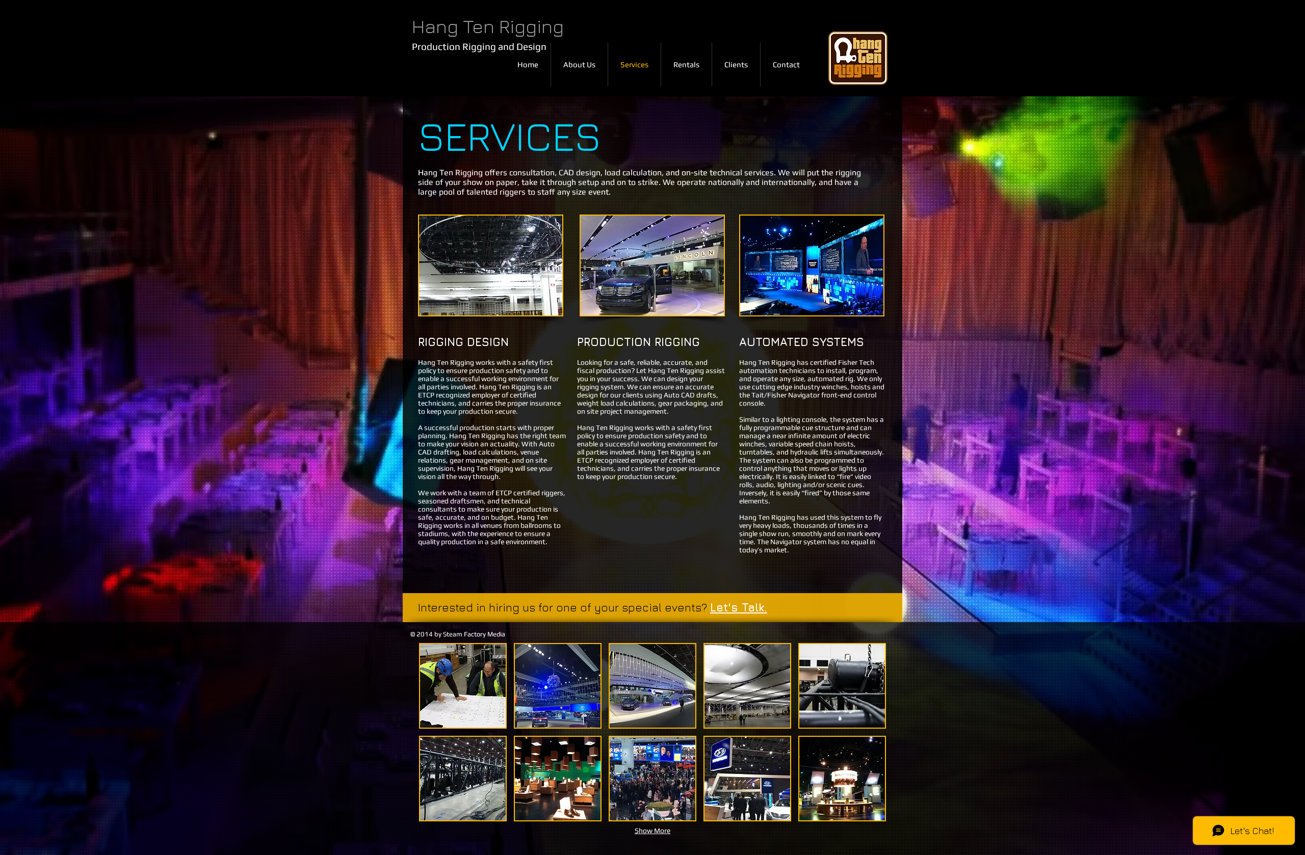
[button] (463, 686)
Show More (652, 830)
